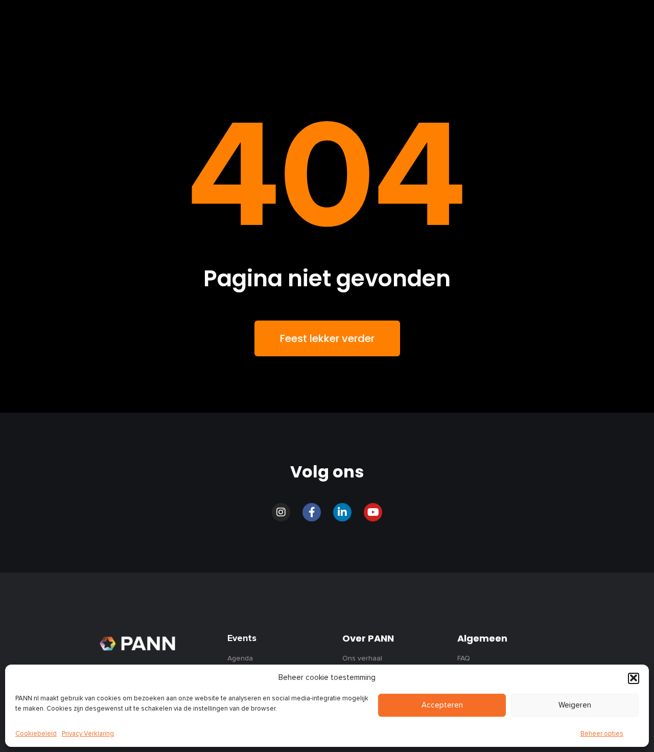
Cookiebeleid (36, 734)
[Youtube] (373, 512)
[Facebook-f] (311, 512)
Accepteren (442, 705)
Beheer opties (601, 734)
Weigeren (574, 705)
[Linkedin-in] (342, 512)
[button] (633, 678)
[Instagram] (281, 512)
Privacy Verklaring (88, 734)
